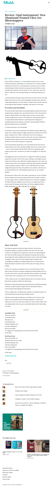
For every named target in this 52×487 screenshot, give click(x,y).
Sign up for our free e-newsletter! (11, 470)
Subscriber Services (7, 468)
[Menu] (48, 2)
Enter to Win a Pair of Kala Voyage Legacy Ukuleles (28, 387)
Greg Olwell (11, 78)
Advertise (5, 474)
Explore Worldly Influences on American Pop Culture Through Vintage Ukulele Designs (38, 455)
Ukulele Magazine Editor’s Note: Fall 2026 (12, 452)
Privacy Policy (6, 479)
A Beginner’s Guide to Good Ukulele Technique (27, 399)
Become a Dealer (7, 477)
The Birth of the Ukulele (21, 391)
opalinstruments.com (10, 355)
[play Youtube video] (26, 38)
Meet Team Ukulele (7, 472)
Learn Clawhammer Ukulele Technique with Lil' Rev (28, 395)
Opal (21, 81)
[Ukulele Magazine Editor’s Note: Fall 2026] (14, 445)
